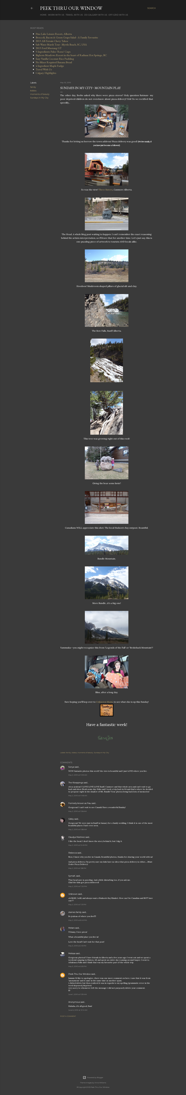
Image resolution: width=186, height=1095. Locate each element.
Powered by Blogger (95, 1077)
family (33, 87)
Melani (71, 928)
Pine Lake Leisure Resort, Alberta (54, 34)
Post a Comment (68, 1016)
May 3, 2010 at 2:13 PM (77, 946)
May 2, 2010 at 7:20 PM (77, 886)
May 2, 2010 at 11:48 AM (77, 796)
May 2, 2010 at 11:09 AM (77, 775)
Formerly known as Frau (79, 803)
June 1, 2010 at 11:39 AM (77, 994)
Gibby (71, 819)
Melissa (71, 953)
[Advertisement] (106, 1043)
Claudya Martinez (76, 837)
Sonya (71, 767)
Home (43, 15)
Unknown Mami (104, 701)
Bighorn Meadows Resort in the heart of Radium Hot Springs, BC (71, 55)
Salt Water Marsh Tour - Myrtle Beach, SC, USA (61, 44)
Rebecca (72, 853)
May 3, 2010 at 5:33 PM (77, 966)
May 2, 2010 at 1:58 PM (77, 868)
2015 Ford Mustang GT (49, 48)
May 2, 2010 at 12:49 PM (77, 845)
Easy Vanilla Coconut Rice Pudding (55, 58)
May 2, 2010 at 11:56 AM (77, 811)
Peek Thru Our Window (71, 8)
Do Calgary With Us (95, 15)
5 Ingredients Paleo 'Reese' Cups (53, 51)
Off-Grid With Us (118, 15)
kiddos (33, 90)
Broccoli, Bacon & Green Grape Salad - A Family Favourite (67, 37)
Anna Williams (100, 1083)
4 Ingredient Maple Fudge (50, 66)
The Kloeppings (75, 782)
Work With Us (56, 15)
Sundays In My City (39, 98)
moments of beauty (39, 94)
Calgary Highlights (46, 73)
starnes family (75, 912)
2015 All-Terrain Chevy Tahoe (52, 41)
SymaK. (72, 876)
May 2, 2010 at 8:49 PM (77, 920)
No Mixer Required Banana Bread (54, 62)
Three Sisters (106, 189)
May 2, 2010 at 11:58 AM (77, 829)
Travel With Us (74, 15)
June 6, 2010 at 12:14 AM (77, 1010)
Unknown (72, 894)
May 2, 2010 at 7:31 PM (77, 904)
